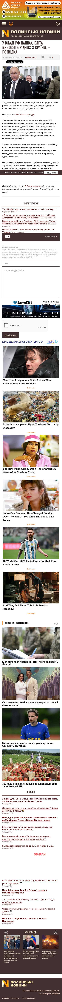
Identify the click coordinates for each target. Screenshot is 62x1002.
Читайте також (31, 203)
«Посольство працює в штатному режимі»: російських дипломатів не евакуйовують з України (28, 216)
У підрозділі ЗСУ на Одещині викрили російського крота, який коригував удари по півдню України (30, 800)
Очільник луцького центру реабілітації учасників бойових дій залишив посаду (30, 809)
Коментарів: (31, 57)
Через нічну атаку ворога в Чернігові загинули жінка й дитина (28, 910)
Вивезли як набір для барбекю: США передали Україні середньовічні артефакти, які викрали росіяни (29, 222)
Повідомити (51, 172)
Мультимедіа (31, 932)
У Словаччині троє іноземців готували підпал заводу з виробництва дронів (28, 900)
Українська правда (25, 114)
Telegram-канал (32, 185)
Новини (31, 792)
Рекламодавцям (28, 998)
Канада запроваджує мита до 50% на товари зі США (28, 845)
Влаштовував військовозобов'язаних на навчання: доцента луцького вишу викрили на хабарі (26, 837)
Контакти (15, 998)
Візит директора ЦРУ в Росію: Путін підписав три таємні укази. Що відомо (29, 882)
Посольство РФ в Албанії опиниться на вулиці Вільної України (28, 230)
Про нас (5, 998)
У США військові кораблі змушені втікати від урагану (27, 209)
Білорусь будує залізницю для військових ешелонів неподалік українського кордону (27, 828)
